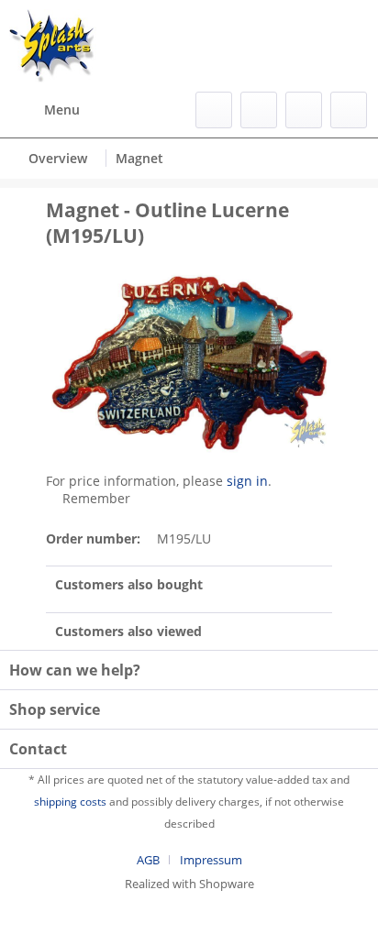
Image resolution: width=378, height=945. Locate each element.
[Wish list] (258, 110)
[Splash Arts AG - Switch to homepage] (52, 45)
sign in (247, 480)
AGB (148, 860)
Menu (62, 109)
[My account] (303, 110)
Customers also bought (129, 584)
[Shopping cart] (348, 110)
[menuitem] (44, 110)
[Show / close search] (213, 110)
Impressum (211, 860)
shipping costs (70, 801)
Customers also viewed (128, 631)
